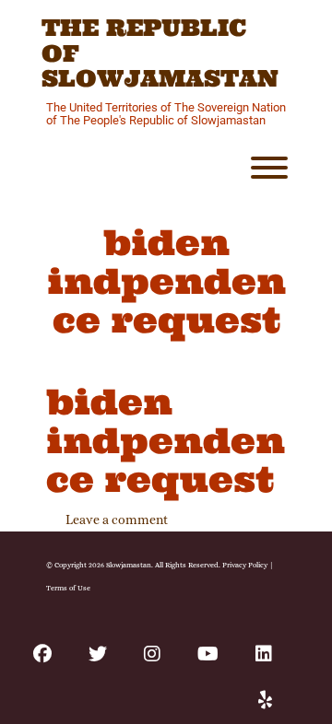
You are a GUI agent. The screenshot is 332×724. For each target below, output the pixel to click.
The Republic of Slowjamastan (160, 54)
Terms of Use (68, 587)
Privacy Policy (244, 564)
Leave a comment (116, 519)
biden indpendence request (165, 440)
